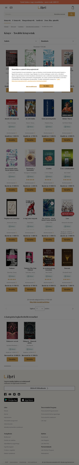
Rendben (46, 86)
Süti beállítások (31, 86)
